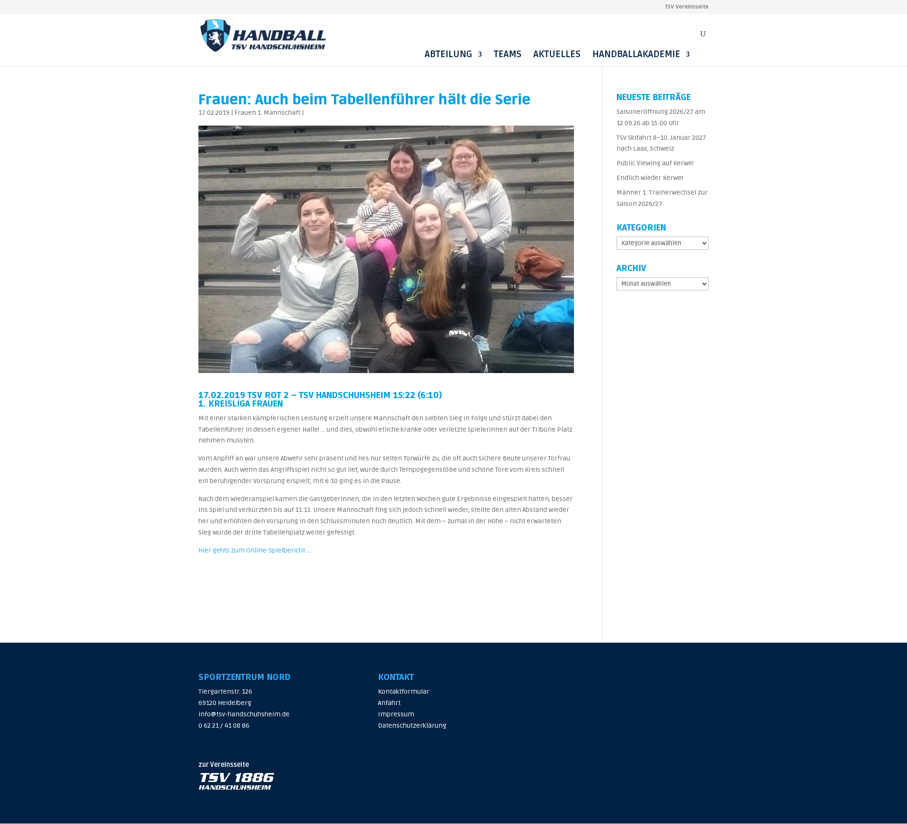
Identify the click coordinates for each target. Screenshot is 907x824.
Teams (508, 54)
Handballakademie (636, 54)
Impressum (396, 714)
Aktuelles (557, 54)
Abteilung (448, 54)
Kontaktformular (403, 692)
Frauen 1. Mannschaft (267, 113)
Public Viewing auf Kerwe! (654, 163)
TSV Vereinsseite (687, 7)
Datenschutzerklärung (412, 726)
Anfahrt (389, 703)
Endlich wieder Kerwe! (649, 178)
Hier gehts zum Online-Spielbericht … (254, 550)
